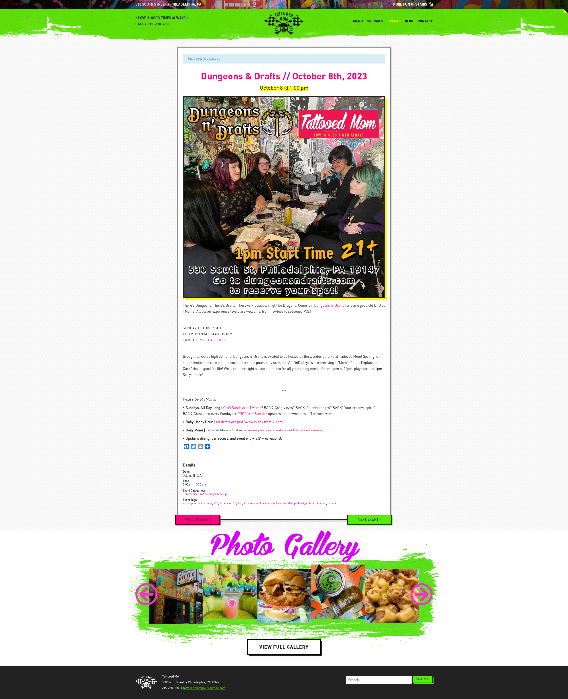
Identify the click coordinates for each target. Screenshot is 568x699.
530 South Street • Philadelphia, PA (168, 4)
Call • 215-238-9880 (152, 24)
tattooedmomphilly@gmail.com (204, 688)
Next (369, 519)
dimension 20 (227, 503)
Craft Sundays (207, 494)
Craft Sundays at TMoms (242, 408)
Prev (146, 594)
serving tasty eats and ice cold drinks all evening (285, 430)
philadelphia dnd (315, 503)
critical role (205, 503)
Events (393, 21)
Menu (358, 21)
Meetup (222, 494)
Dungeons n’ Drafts (329, 306)
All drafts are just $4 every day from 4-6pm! (250, 422)
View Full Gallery (284, 647)
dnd (239, 503)
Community (190, 494)
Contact (425, 21)
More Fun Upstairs (410, 4)
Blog (409, 21)
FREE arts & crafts (252, 414)
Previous (197, 519)
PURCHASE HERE (213, 340)
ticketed (332, 503)
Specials (375, 21)
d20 (215, 503)
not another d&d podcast (288, 503)
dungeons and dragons (257, 503)
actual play (190, 503)
